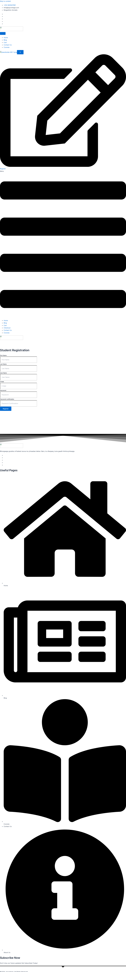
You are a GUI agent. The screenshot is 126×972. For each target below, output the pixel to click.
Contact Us (8, 45)
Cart (5, 42)
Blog (5, 40)
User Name (3, 373)
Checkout (7, 328)
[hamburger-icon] (3, 33)
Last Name (3, 364)
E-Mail (2, 381)
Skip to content (5, 1)
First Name (3, 355)
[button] (63, 244)
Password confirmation (7, 399)
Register (6, 409)
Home (6, 37)
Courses (6, 47)
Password (3, 390)
